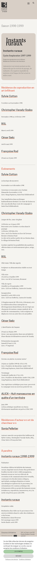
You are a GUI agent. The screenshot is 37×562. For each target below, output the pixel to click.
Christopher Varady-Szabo (16, 110)
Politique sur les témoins (11, 559)
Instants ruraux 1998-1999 (17, 456)
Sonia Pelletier (9, 428)
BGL (3, 124)
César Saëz (8, 137)
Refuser (18, 556)
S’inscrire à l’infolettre (8, 533)
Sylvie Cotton (9, 96)
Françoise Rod (9, 151)
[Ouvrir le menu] (28, 3)
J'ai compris (18, 551)
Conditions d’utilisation (25, 559)
